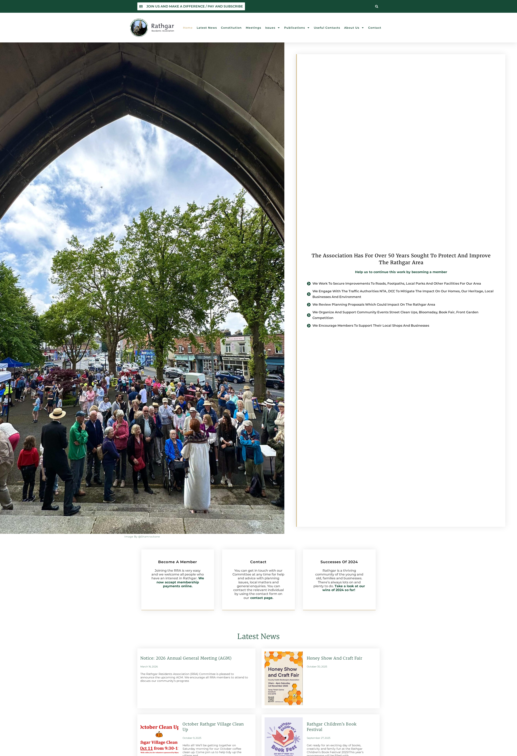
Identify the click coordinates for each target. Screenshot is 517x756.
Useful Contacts (327, 28)
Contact (374, 28)
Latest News (207, 28)
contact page (261, 598)
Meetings (253, 28)
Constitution (231, 28)
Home (188, 28)
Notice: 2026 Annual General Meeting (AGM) (186, 658)
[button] (377, 6)
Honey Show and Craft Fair (335, 658)
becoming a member (429, 272)
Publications (294, 28)
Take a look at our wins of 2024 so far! (343, 588)
